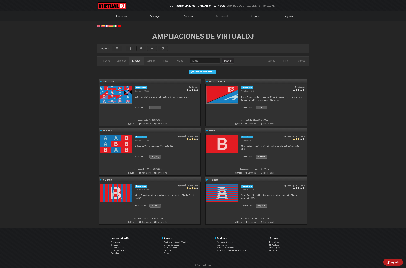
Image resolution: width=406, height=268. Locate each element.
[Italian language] (115, 25)
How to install (162, 124)
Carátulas (122, 60)
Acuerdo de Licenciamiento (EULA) (231, 250)
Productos (121, 16)
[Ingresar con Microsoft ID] (141, 48)
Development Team (189, 136)
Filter (286, 60)
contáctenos (222, 245)
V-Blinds (107, 179)
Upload (301, 60)
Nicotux (194, 87)
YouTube (275, 245)
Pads (165, 60)
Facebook (275, 242)
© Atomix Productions (203, 265)
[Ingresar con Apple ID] (152, 48)
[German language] (111, 25)
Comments (146, 124)
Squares (107, 130)
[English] (98, 25)
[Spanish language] (102, 25)
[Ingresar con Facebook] (130, 48)
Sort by (272, 60)
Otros (180, 60)
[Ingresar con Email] (117, 48)
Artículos (168, 250)
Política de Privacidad (226, 247)
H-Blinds (213, 179)
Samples (151, 60)
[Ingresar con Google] (163, 48)
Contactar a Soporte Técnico (176, 242)
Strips (212, 130)
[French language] (107, 25)
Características (117, 247)
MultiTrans (108, 81)
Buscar (228, 60)
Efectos (136, 60)
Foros (166, 253)
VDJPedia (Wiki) (170, 247)
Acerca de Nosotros (225, 242)
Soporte (255, 16)
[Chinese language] (119, 25)
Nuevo (106, 60)
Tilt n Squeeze (217, 81)
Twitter (274, 250)
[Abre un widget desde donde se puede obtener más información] (393, 262)
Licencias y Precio (118, 250)
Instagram (275, 247)
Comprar (188, 16)
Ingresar (289, 16)
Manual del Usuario (172, 245)
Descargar (155, 16)
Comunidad (222, 16)
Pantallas (115, 253)
